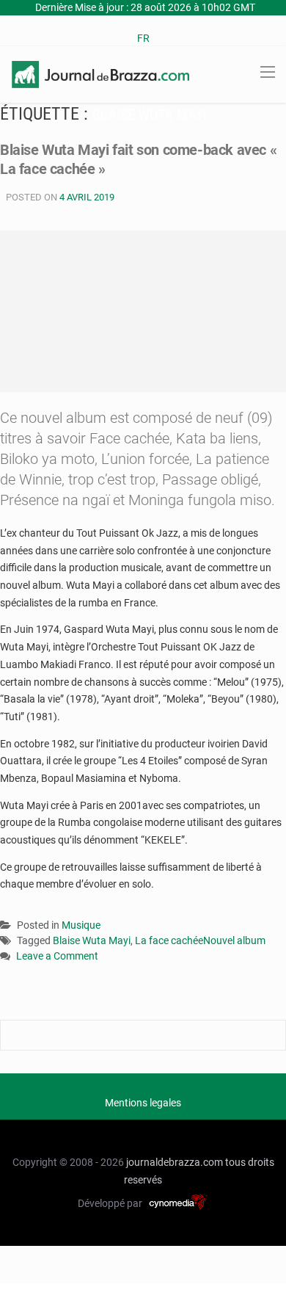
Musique (81, 925)
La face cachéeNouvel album (200, 940)
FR (143, 38)
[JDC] (100, 73)
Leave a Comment (57, 957)
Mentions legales (143, 1103)
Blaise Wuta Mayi (92, 940)
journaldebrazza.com (174, 1162)
